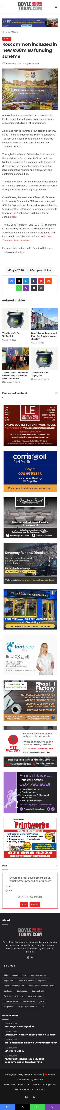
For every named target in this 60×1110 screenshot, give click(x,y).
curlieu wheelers (11, 1001)
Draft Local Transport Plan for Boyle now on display (44, 336)
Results (34, 904)
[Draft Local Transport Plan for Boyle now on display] (44, 319)
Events (21, 1084)
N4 (43, 1006)
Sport (29, 1084)
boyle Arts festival (26, 980)
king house (8, 1006)
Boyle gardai (22, 991)
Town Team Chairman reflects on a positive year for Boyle (15, 375)
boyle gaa (8, 991)
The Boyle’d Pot (48, 1084)
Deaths (36, 1084)
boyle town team (35, 996)
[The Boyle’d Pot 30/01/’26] (44, 358)
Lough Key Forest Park (27, 1006)
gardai (41, 1001)
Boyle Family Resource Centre (41, 986)
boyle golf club (38, 991)
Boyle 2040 (17, 270)
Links (33, 1089)
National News (22, 1089)
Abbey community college (15, 975)
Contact (41, 1089)
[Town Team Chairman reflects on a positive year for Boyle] (15, 358)
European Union (41, 270)
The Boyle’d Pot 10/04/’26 (11, 335)
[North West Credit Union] (30, 21)
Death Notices (28, 1001)
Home (7, 32)
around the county (38, 975)
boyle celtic (43, 980)
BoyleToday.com (13, 63)
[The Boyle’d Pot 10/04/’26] (15, 319)
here (14, 216)
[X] (19, 281)
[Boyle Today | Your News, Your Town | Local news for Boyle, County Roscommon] (30, 6)
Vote (24, 904)
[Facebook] (11, 281)
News (15, 32)
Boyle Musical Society (13, 996)
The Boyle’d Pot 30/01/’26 (40, 374)
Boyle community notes (14, 986)
